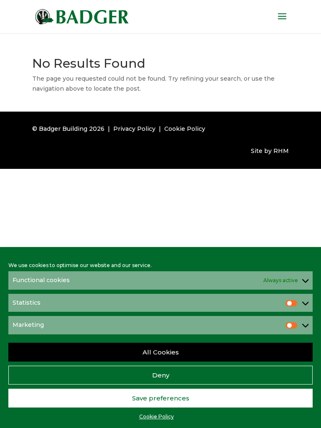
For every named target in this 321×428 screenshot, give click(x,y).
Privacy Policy (134, 128)
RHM (281, 151)
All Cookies (161, 352)
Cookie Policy (156, 416)
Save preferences (160, 398)
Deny (160, 375)
